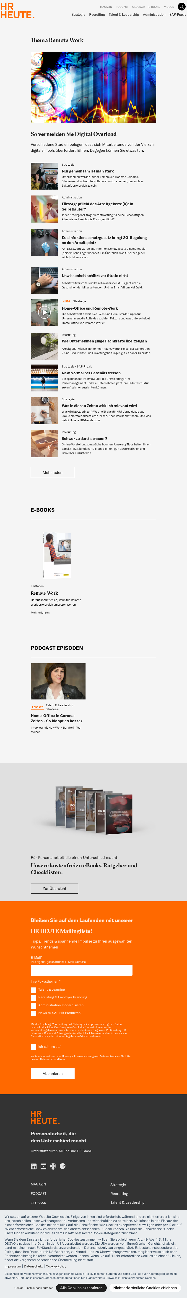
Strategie (78, 14)
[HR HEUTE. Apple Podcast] (53, 1167)
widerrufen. (96, 1036)
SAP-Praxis (177, 14)
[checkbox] (81, 1001)
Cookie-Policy (56, 1266)
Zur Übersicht (54, 888)
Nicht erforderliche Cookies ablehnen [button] (145, 1287)
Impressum (13, 1266)
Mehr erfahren (40, 612)
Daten (118, 1024)
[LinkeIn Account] (33, 1167)
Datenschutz (33, 1266)
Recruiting (97, 14)
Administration (154, 14)
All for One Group (56, 1027)
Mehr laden (52, 472)
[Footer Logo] (45, 1118)
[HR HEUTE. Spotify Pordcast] (62, 1166)
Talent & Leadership (124, 14)
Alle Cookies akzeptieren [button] (81, 1287)
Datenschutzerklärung (52, 1059)
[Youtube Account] (43, 1167)
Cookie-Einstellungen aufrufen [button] (33, 1288)
